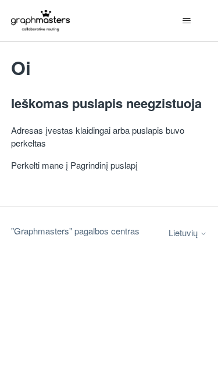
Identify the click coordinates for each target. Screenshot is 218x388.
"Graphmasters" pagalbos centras (75, 231)
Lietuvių (184, 232)
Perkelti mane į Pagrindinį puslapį (74, 165)
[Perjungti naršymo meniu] (186, 21)
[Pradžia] (40, 20)
